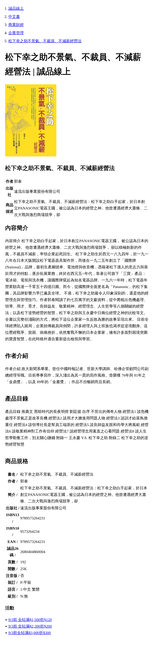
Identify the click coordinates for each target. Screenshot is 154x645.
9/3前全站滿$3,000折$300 (29, 633)
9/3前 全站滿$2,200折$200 (30, 626)
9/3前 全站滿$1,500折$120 (30, 620)
